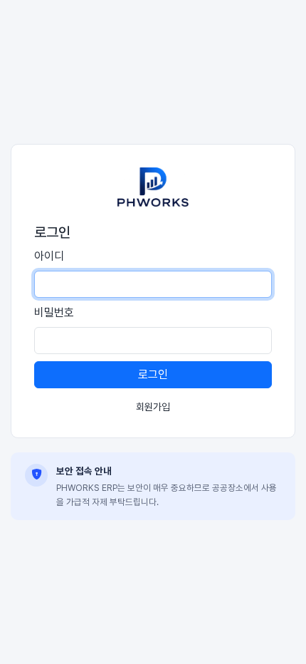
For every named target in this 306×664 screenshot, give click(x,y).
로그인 (153, 374)
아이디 (49, 256)
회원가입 (153, 407)
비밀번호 (54, 312)
